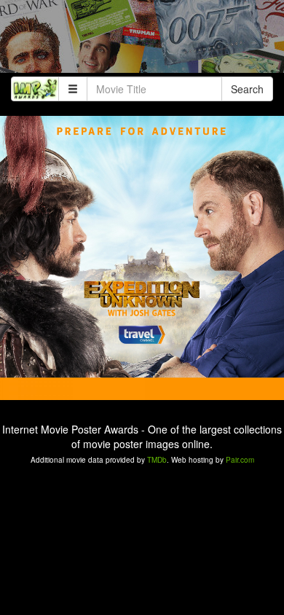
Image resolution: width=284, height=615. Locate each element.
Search (247, 89)
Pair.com (240, 460)
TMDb (157, 460)
